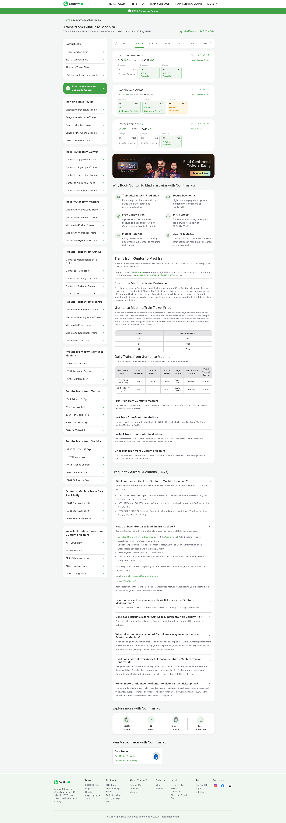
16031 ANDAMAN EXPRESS (130, 90)
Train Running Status (188, 4)
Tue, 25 (166, 43)
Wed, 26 (181, 43)
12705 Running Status (200, 129)
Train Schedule (160, 4)
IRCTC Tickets (117, 4)
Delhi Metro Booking (125, 756)
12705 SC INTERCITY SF (129, 124)
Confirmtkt (201, 785)
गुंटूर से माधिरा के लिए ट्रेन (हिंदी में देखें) (197, 31)
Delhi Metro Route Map (126, 760)
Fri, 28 (207, 43)
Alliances (133, 792)
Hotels (88, 792)
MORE (211, 4)
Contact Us (135, 785)
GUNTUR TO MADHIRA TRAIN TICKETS (156, 275)
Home (67, 20)
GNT (126, 60)
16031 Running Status (200, 94)
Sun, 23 (139, 43)
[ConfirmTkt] (63, 783)
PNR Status (138, 4)
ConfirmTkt (171, 537)
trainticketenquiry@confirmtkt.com (140, 576)
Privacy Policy (178, 785)
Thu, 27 (194, 43)
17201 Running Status (200, 60)
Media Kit (134, 788)
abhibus (159, 788)
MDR (152, 60)
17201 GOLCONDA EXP (129, 55)
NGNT (126, 94)
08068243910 (129, 581)
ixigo (158, 785)
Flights (88, 788)
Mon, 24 (153, 43)
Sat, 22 (126, 43)
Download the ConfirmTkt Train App (136, 537)
